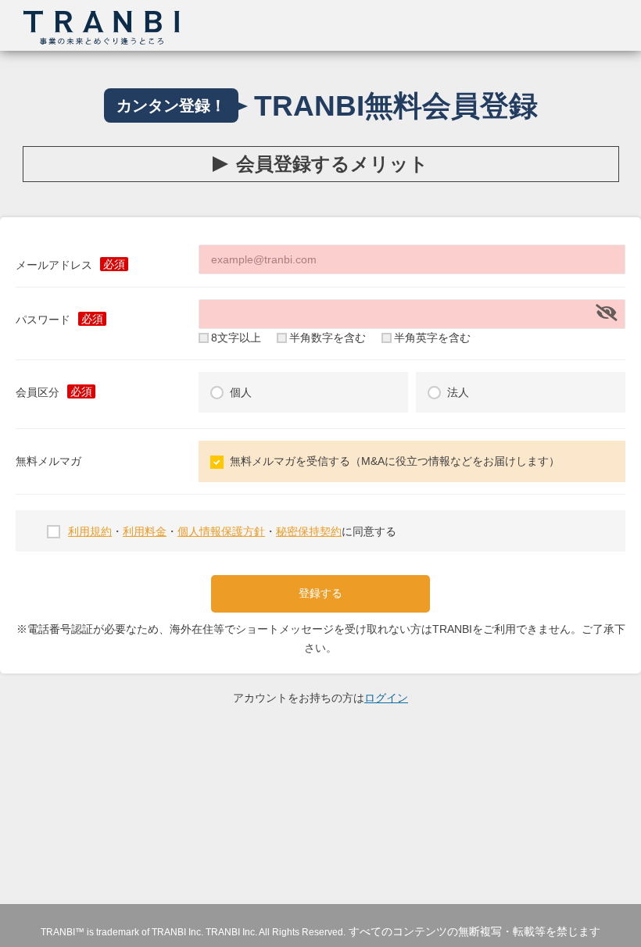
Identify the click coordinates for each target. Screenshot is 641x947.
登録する (320, 593)
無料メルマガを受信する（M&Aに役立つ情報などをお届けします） (395, 461)
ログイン (386, 697)
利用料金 (145, 531)
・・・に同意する (232, 531)
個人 (241, 392)
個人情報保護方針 (221, 531)
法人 (458, 392)
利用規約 (90, 531)
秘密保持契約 (309, 531)
